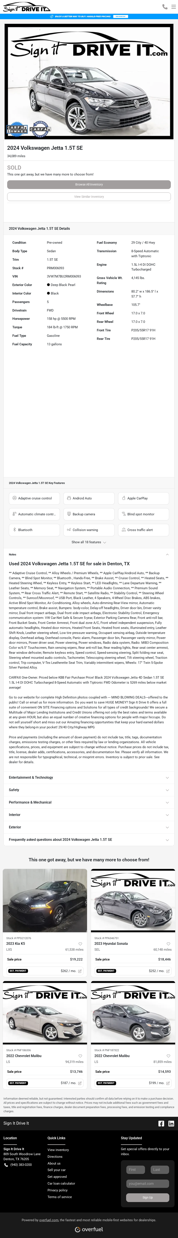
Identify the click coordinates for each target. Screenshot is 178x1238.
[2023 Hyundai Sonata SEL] (133, 900)
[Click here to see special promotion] (89, 16)
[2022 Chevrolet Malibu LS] (45, 1012)
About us (54, 1163)
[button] (165, 6)
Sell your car (57, 1170)
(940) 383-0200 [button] (21, 1165)
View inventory (58, 1150)
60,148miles (162, 950)
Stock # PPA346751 (106, 938)
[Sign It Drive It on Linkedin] (170, 1123)
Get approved (57, 1177)
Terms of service (60, 1197)
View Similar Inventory (89, 196)
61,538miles (74, 950)
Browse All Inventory (89, 184)
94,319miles (74, 1062)
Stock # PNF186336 (18, 1050)
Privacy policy (58, 1190)
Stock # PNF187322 (106, 1050)
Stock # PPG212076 (18, 938)
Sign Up (148, 1197)
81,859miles (162, 1062)
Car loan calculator (61, 1183)
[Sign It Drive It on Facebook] (160, 1123)
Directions (55, 1157)
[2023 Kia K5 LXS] (45, 900)
